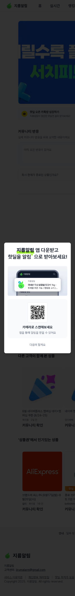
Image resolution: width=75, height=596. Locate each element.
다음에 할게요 (37, 345)
